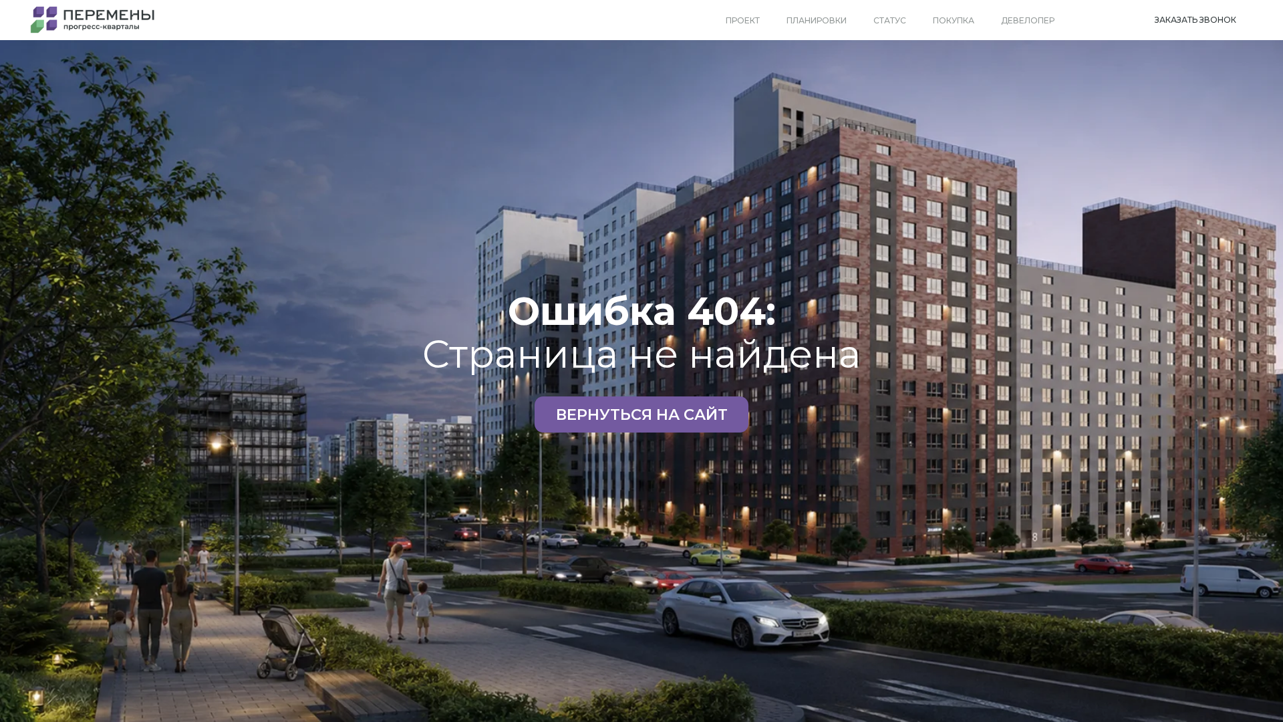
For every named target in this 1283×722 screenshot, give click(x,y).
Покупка (953, 20)
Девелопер (1027, 20)
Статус (889, 20)
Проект (743, 20)
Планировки (817, 20)
